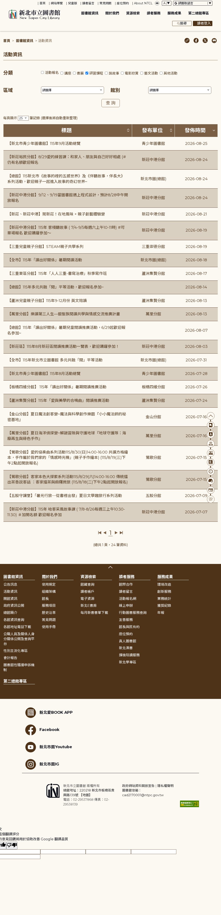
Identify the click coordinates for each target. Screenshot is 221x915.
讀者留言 (88, 3)
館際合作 (126, 584)
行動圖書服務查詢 (133, 613)
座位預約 (123, 3)
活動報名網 (127, 599)
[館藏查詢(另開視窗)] (211, 425)
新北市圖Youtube (55, 747)
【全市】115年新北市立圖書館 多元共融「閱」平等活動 (55, 360)
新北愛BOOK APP (56, 712)
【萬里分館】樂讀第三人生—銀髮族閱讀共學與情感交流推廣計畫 (63, 314)
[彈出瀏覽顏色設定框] (157, 3)
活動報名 (52, 73)
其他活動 (170, 73)
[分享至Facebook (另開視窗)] (196, 41)
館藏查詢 (87, 584)
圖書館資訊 (89, 13)
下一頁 (116, 532)
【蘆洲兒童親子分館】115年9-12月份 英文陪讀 (47, 300)
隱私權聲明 (165, 786)
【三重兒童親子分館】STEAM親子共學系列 (45, 246)
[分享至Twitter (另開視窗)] (205, 41)
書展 (80, 73)
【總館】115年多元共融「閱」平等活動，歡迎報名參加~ (55, 287)
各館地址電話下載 (17, 627)
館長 (45, 599)
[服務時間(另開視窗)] (211, 471)
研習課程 (96, 73)
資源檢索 (133, 13)
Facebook (49, 729)
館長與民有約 (129, 627)
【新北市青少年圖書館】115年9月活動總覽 (44, 143)
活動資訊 (10, 592)
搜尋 (183, 23)
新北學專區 (127, 662)
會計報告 (10, 658)
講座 (67, 73)
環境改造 (164, 584)
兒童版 (72, 3)
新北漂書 (126, 648)
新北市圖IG (49, 764)
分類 (8, 73)
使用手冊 (49, 627)
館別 (115, 90)
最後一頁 (121, 532)
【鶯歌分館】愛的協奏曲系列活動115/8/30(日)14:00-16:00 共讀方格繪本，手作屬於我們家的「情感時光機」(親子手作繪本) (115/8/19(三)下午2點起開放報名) (67, 458)
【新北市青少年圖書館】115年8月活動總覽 (44, 373)
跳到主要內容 (11, 3)
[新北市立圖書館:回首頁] (34, 15)
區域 (8, 90)
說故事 (114, 73)
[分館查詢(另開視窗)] (211, 443)
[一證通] (211, 490)
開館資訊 (10, 599)
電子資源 (87, 599)
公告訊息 (10, 584)
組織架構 (49, 592)
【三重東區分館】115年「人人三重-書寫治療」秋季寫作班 (57, 273)
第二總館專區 (198, 13)
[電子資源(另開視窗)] (211, 453)
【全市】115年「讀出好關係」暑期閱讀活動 (44, 260)
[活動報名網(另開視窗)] (211, 499)
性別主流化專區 (15, 651)
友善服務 (126, 620)
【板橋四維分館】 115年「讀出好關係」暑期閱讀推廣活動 (56, 387)
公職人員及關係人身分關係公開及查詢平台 (19, 639)
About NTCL (143, 3)
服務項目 (49, 606)
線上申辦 (126, 606)
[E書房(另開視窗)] (211, 462)
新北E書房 (89, 606)
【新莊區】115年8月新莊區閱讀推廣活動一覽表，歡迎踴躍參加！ (63, 346)
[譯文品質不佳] (11, 845)
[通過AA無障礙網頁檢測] (189, 803)
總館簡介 (10, 613)
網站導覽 (57, 3)
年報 (160, 613)
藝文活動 (151, 73)
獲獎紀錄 (164, 606)
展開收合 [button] (110, 567)
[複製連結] (187, 41)
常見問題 (105, 3)
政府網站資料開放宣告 (138, 786)
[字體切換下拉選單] (166, 3)
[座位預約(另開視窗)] (211, 481)
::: (2, 3)
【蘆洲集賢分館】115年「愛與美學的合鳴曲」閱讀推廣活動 (58, 400)
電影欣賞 (132, 73)
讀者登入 (204, 23)
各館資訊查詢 (13, 620)
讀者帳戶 (87, 592)
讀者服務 (154, 13)
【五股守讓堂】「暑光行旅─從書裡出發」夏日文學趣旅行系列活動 (64, 495)
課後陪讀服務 (129, 655)
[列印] (214, 41)
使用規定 (49, 584)
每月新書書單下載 (94, 613)
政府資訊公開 (13, 606)
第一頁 (99, 532)
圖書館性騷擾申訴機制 (19, 667)
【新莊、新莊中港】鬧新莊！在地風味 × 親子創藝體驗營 (56, 214)
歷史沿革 (49, 613)
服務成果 (174, 13)
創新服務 (164, 592)
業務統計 (164, 599)
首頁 (42, 3)
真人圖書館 (127, 641)
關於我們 (112, 13)
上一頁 (104, 532)
